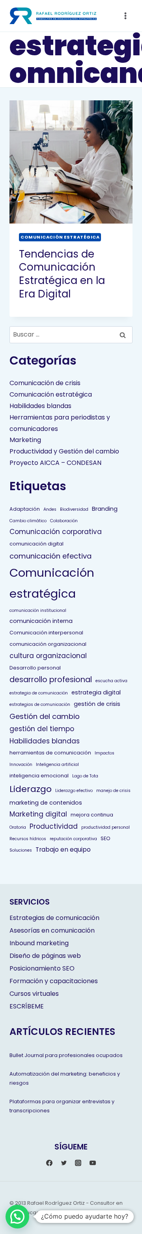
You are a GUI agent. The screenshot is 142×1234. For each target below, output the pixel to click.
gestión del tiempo (41, 729)
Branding (105, 509)
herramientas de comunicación (50, 752)
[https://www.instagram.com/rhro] (78, 1163)
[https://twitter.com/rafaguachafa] (64, 1163)
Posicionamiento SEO (42, 968)
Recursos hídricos (27, 839)
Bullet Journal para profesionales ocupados (66, 1055)
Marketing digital (38, 814)
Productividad (54, 826)
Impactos (104, 753)
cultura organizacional (48, 655)
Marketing (25, 439)
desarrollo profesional (50, 679)
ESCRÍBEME (26, 1006)
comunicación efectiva (50, 556)
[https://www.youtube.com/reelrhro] (92, 1163)
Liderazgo (30, 789)
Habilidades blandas (40, 405)
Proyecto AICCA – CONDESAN (55, 462)
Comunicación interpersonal (46, 632)
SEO (105, 838)
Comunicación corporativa (55, 531)
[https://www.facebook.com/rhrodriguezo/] (49, 1163)
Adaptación (24, 509)
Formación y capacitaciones (53, 981)
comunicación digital (36, 543)
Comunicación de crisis (44, 383)
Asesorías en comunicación (52, 930)
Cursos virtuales (34, 993)
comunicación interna (41, 621)
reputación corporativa (73, 839)
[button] (17, 1216)
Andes (49, 509)
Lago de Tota (85, 776)
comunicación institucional (37, 610)
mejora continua (92, 814)
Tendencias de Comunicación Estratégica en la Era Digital (62, 274)
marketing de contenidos (45, 803)
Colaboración (64, 521)
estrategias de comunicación (39, 704)
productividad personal (105, 827)
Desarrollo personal (35, 667)
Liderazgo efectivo (74, 791)
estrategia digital (96, 692)
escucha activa (111, 681)
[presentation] (71, 162)
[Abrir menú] (125, 15)
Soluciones (20, 850)
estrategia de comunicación (38, 693)
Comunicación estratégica (60, 237)
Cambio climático (28, 521)
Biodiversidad (74, 509)
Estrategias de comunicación (54, 917)
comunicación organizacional (47, 644)
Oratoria (17, 827)
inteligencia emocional (39, 775)
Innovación (20, 764)
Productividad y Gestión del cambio (64, 451)
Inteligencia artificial (57, 764)
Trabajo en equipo (63, 849)
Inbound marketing (39, 943)
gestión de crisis (97, 704)
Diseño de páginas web (45, 955)
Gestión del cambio (44, 716)
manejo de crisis (113, 791)
